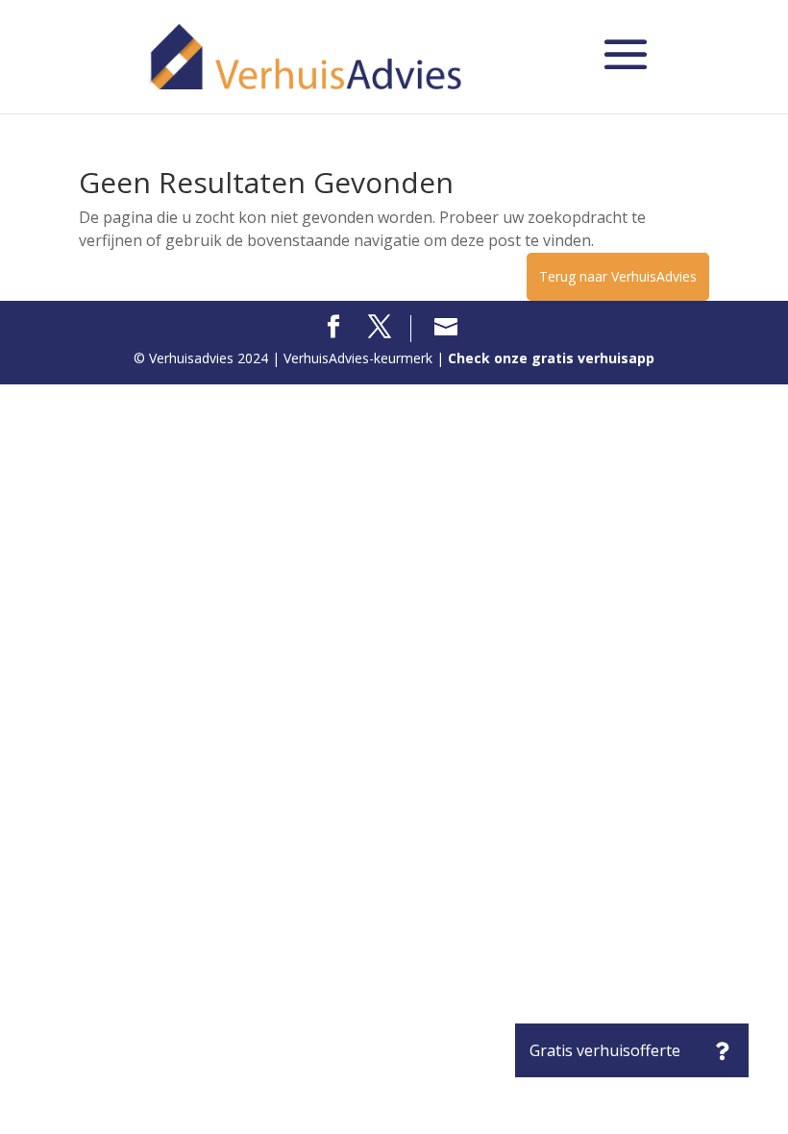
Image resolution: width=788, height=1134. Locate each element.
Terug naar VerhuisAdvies (618, 276)
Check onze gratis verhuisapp (551, 358)
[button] (722, 1050)
